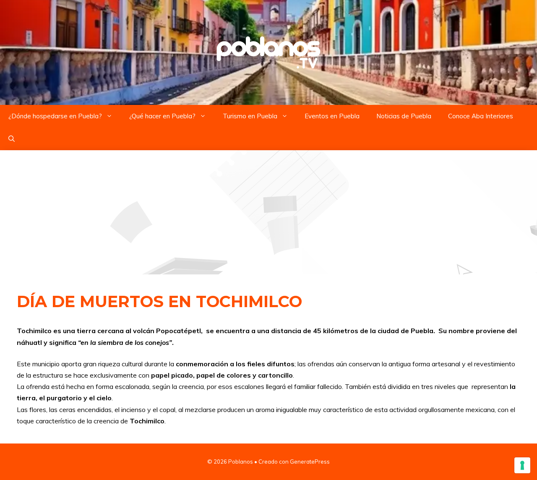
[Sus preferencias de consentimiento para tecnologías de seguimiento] (522, 465)
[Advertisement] (268, 212)
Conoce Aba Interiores (480, 116)
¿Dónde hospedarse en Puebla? (55, 116)
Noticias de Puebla (403, 116)
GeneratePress (310, 461)
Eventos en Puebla (332, 116)
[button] (11, 139)
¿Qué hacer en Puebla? (162, 116)
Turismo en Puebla (250, 116)
